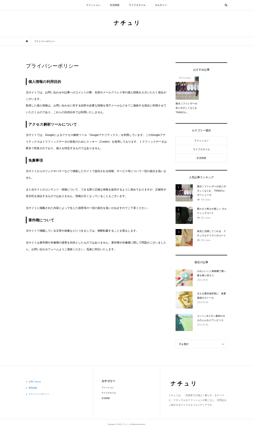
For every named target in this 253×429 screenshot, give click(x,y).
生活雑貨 (114, 5)
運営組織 (33, 388)
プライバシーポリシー (39, 394)
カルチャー (161, 5)
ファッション (93, 5)
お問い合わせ (35, 381)
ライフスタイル (137, 5)
